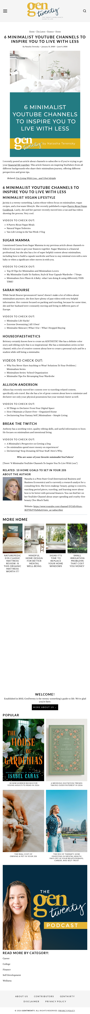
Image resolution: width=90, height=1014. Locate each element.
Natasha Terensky (32, 47)
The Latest (40, 31)
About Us (21, 996)
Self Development (12, 975)
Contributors (44, 996)
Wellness (7, 981)
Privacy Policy (55, 1001)
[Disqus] (45, 603)
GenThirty (67, 996)
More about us (43, 707)
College (6, 964)
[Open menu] (5, 11)
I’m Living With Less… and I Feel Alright (36, 178)
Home (32, 31)
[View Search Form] (84, 11)
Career (6, 958)
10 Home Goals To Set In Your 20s (41, 470)
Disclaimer (31, 1001)
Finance (50, 31)
